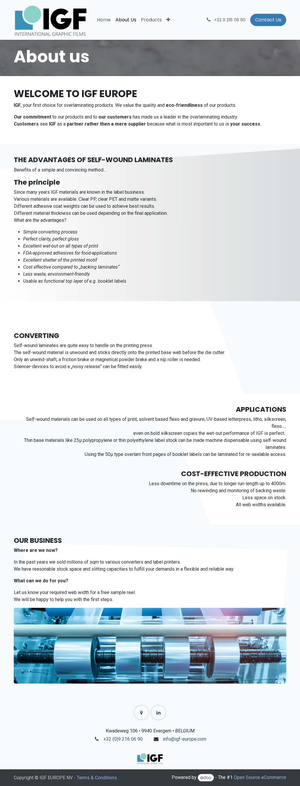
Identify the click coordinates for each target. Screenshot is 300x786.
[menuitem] (104, 20)
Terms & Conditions (97, 777)
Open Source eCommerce (260, 777)
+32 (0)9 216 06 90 (123, 739)
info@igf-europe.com (184, 739)
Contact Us (268, 19)
